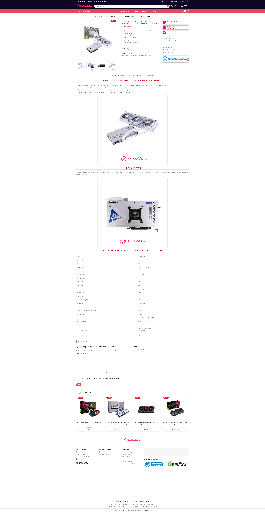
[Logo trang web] (84, 6)
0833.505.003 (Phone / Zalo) (84, 459)
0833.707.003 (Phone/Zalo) (84, 456)
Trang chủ (78, 16)
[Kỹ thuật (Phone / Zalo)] (164, 27)
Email (105, 372)
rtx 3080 (126, 58)
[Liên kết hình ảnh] (132, 440)
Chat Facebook (171, 32)
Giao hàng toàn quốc (170, 47)
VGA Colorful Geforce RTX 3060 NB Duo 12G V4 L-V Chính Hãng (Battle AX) (89, 423)
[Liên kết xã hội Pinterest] (83, 1)
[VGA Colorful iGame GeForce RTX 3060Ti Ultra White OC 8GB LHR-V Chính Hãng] (118, 408)
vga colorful (131, 58)
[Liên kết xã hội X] (79, 1)
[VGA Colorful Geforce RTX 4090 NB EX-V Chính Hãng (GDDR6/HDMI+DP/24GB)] (146, 408)
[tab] (114, 75)
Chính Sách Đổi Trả (126, 454)
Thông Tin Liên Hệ (126, 456)
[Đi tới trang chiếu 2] (132, 433)
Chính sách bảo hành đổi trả (128, 463)
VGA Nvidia (95, 16)
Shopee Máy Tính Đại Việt (106, 452)
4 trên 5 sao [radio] (90, 353)
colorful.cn (89, 341)
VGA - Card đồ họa (86, 16)
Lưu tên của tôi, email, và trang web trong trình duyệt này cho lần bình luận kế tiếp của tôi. (99, 378)
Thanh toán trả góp (169, 52)
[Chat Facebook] (164, 32)
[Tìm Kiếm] (168, 6)
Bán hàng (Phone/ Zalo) (174, 21)
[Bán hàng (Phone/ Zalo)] (164, 22)
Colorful (89, 426)
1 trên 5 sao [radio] (87, 353)
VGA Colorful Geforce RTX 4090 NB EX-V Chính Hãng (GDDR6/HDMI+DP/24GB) (146, 423)
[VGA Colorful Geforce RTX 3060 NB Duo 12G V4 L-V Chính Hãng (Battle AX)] (89, 408)
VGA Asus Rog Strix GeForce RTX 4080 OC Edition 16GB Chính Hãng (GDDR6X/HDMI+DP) (175, 423)
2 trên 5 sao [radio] (88, 353)
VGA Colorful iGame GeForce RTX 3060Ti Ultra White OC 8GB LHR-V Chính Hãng (118, 423)
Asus (175, 426)
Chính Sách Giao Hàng (127, 461)
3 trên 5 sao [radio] (89, 353)
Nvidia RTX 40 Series (104, 16)
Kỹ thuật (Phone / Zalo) (174, 27)
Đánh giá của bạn (80, 353)
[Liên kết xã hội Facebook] (77, 1)
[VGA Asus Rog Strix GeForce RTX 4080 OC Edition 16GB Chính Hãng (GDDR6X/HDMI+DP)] (175, 408)
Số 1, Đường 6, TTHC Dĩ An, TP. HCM (86, 452)
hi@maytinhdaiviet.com (83, 454)
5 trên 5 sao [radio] (91, 353)
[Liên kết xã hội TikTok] (85, 1)
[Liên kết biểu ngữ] (175, 59)
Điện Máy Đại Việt (105, 454)
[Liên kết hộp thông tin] (175, 6)
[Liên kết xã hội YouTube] (81, 1)
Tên (77, 372)
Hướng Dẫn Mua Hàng (127, 452)
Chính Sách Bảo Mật (126, 459)
